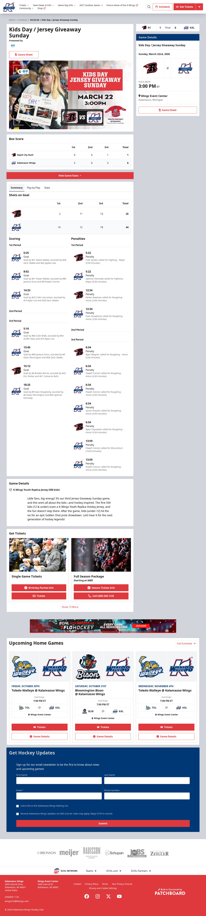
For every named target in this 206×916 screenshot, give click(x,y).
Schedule (164, 6)
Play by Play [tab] (33, 187)
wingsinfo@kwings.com (17, 901)
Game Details (41, 736)
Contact (77, 883)
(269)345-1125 (12, 896)
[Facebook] (86, 896)
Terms (105, 883)
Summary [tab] (17, 187)
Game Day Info (65, 5)
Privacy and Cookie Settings (103, 888)
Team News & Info (42, 5)
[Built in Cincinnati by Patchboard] (170, 891)
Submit (103, 823)
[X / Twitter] (108, 896)
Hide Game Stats (68, 175)
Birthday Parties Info (41, 587)
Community (25, 8)
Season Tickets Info (103, 587)
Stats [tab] (47, 187)
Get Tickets (186, 6)
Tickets (22, 5)
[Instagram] (97, 896)
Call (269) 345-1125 (103, 596)
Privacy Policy (91, 883)
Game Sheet (25, 54)
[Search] (149, 7)
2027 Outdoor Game (89, 5)
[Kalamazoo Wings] (9, 7)
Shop (40, 8)
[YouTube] (119, 896)
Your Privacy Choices (122, 883)
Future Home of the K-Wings (120, 5)
